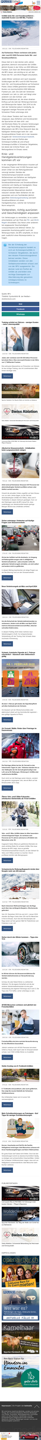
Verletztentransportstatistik (23, 137)
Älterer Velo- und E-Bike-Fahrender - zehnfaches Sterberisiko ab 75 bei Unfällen (19, 797)
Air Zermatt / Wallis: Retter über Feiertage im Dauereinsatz (19, 729)
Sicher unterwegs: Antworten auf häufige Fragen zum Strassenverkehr (18, 521)
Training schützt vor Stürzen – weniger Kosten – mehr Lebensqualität (20, 323)
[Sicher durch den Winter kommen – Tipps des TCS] (20, 954)
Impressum (6, 1406)
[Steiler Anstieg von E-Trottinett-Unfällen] (20, 1075)
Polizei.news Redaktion (20, 48)
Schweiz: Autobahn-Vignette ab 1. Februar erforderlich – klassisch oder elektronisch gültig (18, 654)
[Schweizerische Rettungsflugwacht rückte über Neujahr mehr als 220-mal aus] (20, 886)
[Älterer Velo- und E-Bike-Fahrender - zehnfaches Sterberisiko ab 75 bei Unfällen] (20, 814)
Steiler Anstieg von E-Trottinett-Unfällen (17, 1066)
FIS (28, 220)
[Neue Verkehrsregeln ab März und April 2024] (20, 602)
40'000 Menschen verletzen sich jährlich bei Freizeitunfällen (19, 1006)
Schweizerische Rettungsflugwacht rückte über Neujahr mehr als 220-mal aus (20, 870)
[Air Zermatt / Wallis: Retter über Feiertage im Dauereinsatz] (20, 746)
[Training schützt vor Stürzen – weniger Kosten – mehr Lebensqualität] (20, 339)
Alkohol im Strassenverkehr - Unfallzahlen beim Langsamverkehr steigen (18, 449)
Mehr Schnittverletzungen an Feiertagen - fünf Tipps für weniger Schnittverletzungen (20, 1114)
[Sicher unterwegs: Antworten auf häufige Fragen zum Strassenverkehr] (20, 538)
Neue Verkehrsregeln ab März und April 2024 (19, 586)
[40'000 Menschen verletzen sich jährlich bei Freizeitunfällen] (20, 1022)
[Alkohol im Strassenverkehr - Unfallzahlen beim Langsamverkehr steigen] (20, 465)
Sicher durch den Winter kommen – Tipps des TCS (20, 938)
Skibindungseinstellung (19, 198)
